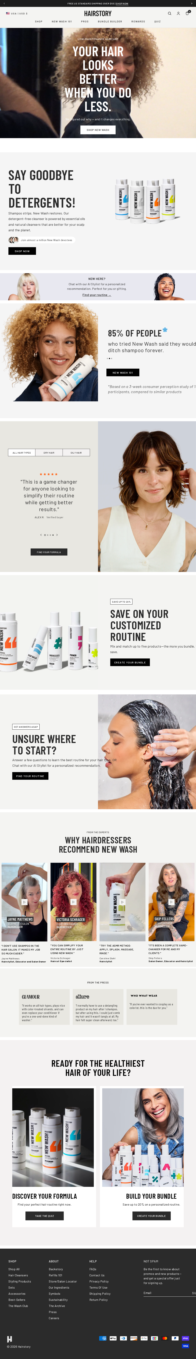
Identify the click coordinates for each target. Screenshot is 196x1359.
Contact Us (97, 1275)
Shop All (14, 1269)
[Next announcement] (192, 3)
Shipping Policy (100, 1293)
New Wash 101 (62, 21)
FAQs (92, 1269)
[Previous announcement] (4, 3)
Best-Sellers (16, 1299)
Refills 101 (55, 1275)
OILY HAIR (76, 452)
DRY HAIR (49, 452)
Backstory (56, 1269)
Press (53, 1312)
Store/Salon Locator (63, 1281)
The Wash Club (18, 1306)
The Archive (57, 1306)
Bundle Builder (110, 21)
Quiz (157, 21)
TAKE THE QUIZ (44, 1215)
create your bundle (151, 1215)
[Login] (178, 13)
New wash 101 (123, 372)
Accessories (17, 1293)
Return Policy (98, 1299)
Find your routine (30, 776)
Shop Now (22, 251)
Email (147, 1293)
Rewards (138, 21)
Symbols (54, 1293)
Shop (39, 21)
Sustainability (58, 1299)
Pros (85, 21)
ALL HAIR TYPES (22, 452)
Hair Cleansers (18, 1275)
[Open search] (169, 13)
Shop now (129, 3)
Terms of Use (98, 1287)
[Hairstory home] (98, 13)
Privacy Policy (99, 1281)
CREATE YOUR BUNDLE (130, 662)
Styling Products (19, 1281)
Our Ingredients (59, 1287)
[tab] (107, 358)
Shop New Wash (98, 129)
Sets (11, 1287)
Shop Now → (98, 295)
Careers (54, 1318)
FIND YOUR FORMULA (49, 552)
